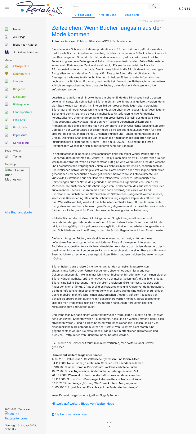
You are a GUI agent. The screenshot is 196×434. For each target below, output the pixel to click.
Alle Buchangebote (18, 212)
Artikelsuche (108, 14)
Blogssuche (83, 14)
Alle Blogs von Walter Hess (71, 414)
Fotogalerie (132, 14)
